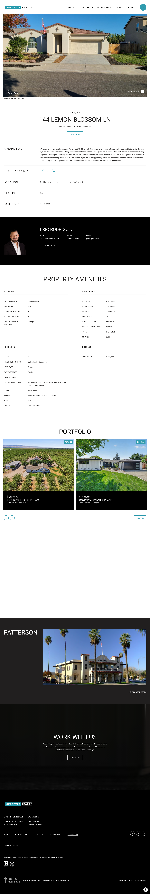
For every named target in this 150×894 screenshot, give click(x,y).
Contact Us (73, 834)
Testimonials (55, 834)
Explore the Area (138, 692)
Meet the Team (21, 834)
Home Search (104, 7)
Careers (130, 7)
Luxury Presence (62, 880)
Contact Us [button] (75, 757)
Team (118, 7)
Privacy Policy (140, 880)
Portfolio (38, 834)
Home (6, 834)
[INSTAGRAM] (138, 833)
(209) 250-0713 (10, 821)
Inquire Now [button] (75, 134)
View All (140, 518)
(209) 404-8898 (73, 238)
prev (10, 91)
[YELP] (144, 833)
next (16, 91)
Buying (71, 7)
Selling (86, 7)
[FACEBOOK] (132, 833)
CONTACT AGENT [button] (49, 246)
